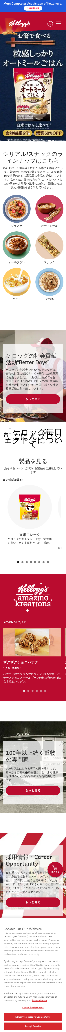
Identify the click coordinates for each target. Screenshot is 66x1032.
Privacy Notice (39, 1000)
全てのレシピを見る (14, 622)
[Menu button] (58, 23)
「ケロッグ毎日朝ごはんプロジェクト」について (33, 438)
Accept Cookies (33, 1026)
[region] (33, 975)
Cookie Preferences (32, 1007)
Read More (33, 8)
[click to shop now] (55, 869)
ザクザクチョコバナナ (20, 662)
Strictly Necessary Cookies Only (32, 1016)
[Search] (50, 24)
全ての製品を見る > (13, 479)
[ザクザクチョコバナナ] (32, 642)
